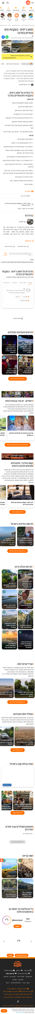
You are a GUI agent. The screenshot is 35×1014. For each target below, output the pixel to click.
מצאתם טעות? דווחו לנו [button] (5, 254)
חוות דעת (22, 283)
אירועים (6, 976)
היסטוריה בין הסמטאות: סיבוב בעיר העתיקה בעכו (10, 645)
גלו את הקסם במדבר (17, 512)
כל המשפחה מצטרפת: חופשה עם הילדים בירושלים (10, 585)
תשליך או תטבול (11, 876)
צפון (28, 983)
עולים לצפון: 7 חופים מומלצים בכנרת (10, 606)
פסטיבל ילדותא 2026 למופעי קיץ (11, 371)
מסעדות (20, 980)
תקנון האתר (30, 1005)
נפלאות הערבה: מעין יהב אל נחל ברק (25, 743)
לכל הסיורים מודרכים (17, 842)
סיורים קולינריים (27, 834)
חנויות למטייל (8, 970)
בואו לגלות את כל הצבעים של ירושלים (17, 445)
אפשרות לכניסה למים (11, 64)
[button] (33, 3)
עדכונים (6, 283)
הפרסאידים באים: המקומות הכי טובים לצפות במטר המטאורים (26, 644)
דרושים (18, 970)
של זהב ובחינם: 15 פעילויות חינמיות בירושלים (21, 434)
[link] (7, 37)
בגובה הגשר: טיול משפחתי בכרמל (11, 895)
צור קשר (26, 970)
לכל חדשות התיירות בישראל (18, 551)
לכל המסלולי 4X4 (17, 750)
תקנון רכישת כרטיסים (21, 1005)
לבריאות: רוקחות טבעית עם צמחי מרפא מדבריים (22, 503)
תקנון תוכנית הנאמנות (9, 1005)
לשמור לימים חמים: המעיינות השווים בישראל (10, 625)
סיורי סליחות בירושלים (28, 875)
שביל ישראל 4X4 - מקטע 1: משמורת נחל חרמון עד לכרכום (25, 694)
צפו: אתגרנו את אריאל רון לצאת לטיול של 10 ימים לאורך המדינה (27, 584)
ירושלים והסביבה (16, 983)
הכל (30, 283)
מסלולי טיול (20, 976)
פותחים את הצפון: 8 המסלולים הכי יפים (26, 626)
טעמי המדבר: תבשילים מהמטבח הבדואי (26, 605)
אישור (4, 1011)
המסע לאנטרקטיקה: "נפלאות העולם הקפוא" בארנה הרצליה (26, 348)
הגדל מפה (6, 785)
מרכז (23, 983)
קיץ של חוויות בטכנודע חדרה (27, 371)
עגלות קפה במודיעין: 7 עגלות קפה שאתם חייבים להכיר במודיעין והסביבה (23, 806)
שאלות (14, 283)
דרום (7, 983)
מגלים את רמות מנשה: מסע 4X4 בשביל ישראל (27, 894)
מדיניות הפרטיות (20, 1012)
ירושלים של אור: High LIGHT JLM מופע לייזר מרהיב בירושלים (11, 348)
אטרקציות (29, 976)
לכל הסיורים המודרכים (9, 58)
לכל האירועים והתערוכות (17, 379)
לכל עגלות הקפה (17, 813)
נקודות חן (13, 976)
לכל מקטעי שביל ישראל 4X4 (17, 702)
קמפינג (14, 980)
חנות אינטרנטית (23, 973)
